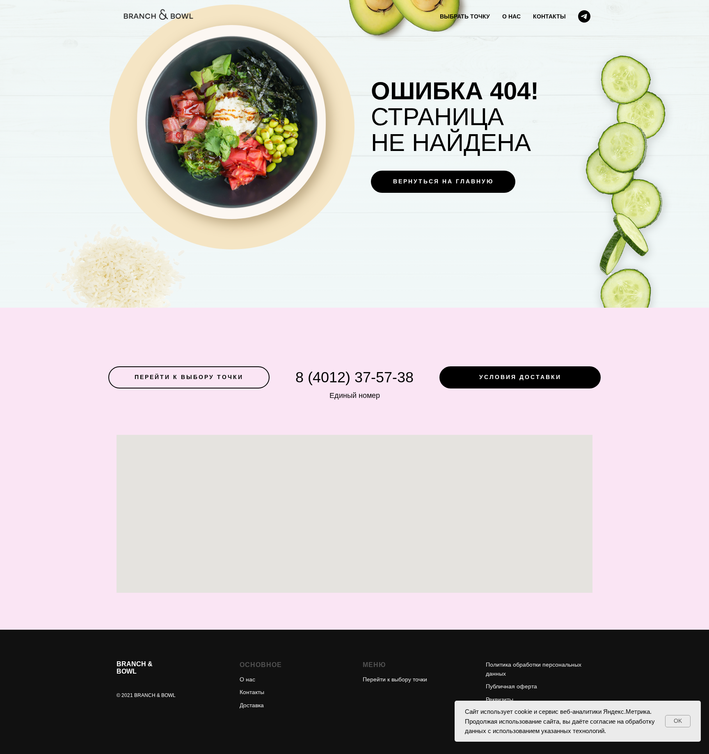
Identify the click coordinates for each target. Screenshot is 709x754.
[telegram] (584, 16)
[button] (520, 377)
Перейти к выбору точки (395, 679)
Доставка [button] (252, 705)
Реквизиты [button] (499, 699)
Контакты (252, 692)
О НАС (511, 16)
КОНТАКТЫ (549, 16)
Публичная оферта (511, 686)
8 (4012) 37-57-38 (354, 377)
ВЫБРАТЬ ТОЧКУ (465, 16)
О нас (247, 679)
